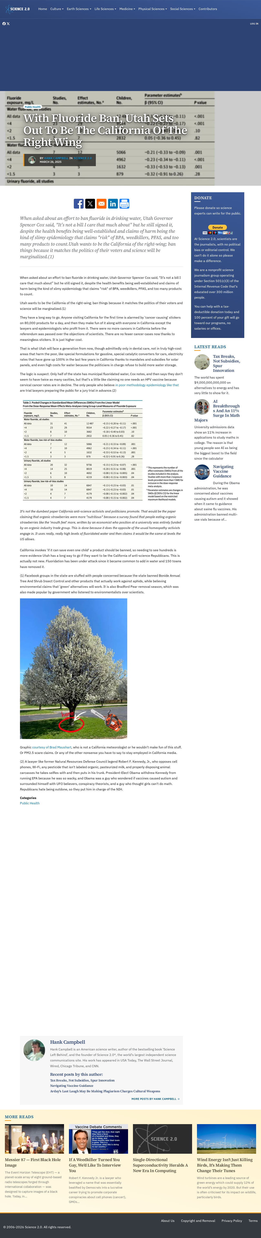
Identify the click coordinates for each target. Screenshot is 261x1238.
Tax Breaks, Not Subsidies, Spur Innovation (82, 1080)
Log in (254, 23)
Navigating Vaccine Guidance (71, 1085)
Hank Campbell (56, 158)
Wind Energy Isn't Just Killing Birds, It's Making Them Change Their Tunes (224, 1165)
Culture (55, 9)
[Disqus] (101, 862)
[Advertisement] (130, 58)
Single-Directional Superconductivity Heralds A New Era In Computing (160, 1165)
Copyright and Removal (198, 1221)
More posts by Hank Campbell (154, 1099)
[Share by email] (101, 204)
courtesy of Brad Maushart (51, 747)
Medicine (126, 9)
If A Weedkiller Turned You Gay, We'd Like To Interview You (95, 1165)
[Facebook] (4, 24)
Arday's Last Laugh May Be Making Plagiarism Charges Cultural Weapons (105, 1091)
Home (42, 9)
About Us (168, 1221)
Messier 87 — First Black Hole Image (33, 1162)
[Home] (19, 9)
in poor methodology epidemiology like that (147, 385)
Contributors (208, 9)
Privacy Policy (232, 1221)
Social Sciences (181, 9)
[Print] (124, 204)
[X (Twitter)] (8, 24)
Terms (253, 1221)
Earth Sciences (78, 9)
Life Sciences (104, 9)
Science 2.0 (83, 158)
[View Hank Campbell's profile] (32, 160)
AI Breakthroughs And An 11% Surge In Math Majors (217, 410)
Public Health (33, 106)
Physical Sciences (151, 9)
